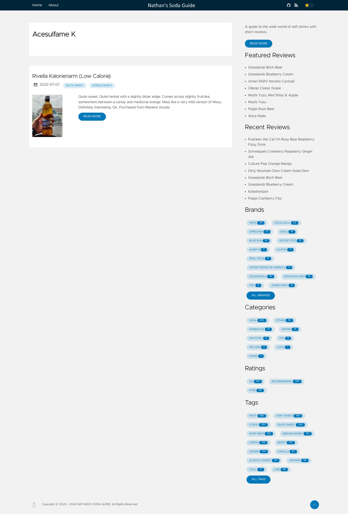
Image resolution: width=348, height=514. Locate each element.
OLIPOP (284, 249)
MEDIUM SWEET (296, 433)
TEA (284, 338)
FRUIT (256, 415)
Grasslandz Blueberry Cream (270, 74)
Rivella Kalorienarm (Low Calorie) (71, 76)
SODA (256, 320)
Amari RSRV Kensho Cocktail (271, 81)
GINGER (257, 451)
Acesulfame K (102, 85)
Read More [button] (258, 43)
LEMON (257, 442)
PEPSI (255, 223)
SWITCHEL (258, 338)
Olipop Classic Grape (264, 88)
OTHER (283, 320)
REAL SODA (259, 258)
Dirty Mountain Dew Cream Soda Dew (278, 171)
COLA (255, 469)
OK (254, 381)
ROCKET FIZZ (290, 240)
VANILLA (286, 451)
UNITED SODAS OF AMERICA (269, 267)
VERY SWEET (288, 415)
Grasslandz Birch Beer (265, 67)
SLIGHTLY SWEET (263, 460)
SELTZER (257, 347)
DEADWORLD (260, 276)
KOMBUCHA (259, 329)
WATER (289, 329)
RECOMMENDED (285, 381)
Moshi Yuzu (257, 102)
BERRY (285, 442)
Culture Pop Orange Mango (270, 164)
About (53, 5)
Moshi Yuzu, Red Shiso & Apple (273, 95)
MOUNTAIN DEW (297, 276)
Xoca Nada (257, 116)
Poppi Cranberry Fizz (265, 198)
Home (37, 5)
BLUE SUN (258, 240)
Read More (92, 116)
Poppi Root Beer (261, 109)
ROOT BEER (260, 433)
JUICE (282, 347)
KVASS (255, 356)
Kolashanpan (258, 191)
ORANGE (297, 460)
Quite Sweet (74, 85)
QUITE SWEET (290, 425)
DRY (254, 285)
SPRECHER (258, 232)
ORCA (286, 232)
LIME (280, 469)
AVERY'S (257, 249)
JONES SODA (281, 285)
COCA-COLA (285, 223)
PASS (255, 390)
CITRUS (257, 425)
